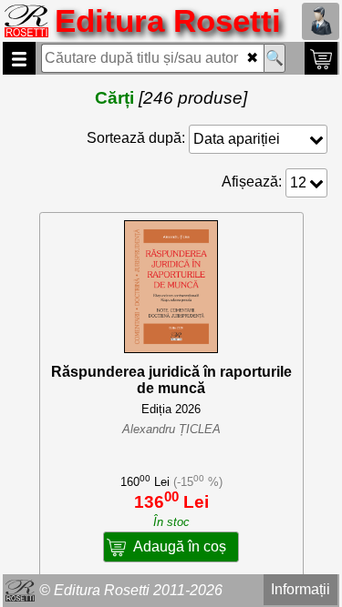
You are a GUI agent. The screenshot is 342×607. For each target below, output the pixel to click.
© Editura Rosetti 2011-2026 (131, 590)
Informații (300, 589)
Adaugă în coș (179, 546)
